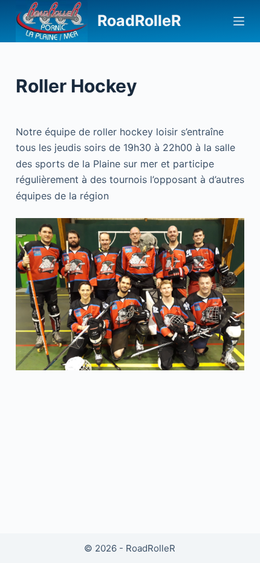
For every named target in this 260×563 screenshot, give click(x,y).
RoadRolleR (139, 20)
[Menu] (238, 21)
